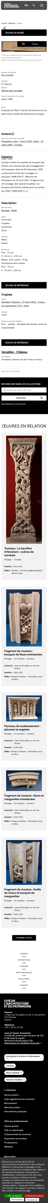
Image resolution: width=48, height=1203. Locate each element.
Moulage (5, 210)
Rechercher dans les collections (20, 384)
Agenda (24, 954)
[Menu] (42, 5)
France (7, 1019)
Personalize (17, 1199)
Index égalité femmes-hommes (19, 1099)
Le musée (24, 966)
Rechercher (34, 5)
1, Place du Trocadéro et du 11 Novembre (24, 1014)
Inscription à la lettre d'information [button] (23, 1056)
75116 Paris (10, 1017)
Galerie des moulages (12, 90)
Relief (14, 210)
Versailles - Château (14, 352)
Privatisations (10, 1142)
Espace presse (11, 1126)
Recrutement (10, 1103)
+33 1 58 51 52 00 (13, 1027)
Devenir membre (14, 1079)
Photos (35, 44)
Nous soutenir (12, 1072)
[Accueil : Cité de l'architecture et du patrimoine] (11, 5)
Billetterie (24, 979)
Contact (24, 985)
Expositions (24, 960)
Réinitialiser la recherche (13, 403)
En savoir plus (32, 1200)
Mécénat (8, 1146)
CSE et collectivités (13, 1130)
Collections (11, 23)
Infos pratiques (24, 973)
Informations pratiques (15, 1111)
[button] (24, 398)
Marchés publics (12, 1107)
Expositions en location (15, 1138)
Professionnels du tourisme (17, 1134)
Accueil (3, 23)
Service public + (12, 1095)
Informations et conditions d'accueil (21, 1043)
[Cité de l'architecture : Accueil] (17, 1008)
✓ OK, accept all (13, 1196)
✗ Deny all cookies (34, 1196)
